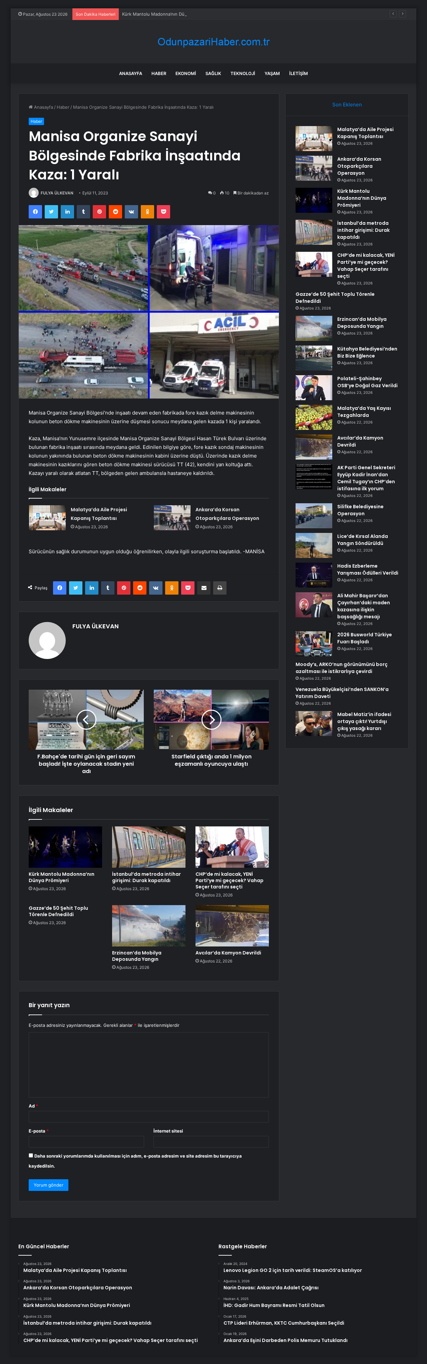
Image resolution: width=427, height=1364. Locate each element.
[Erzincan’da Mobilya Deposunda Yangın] (148, 925)
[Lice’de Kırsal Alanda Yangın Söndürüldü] (314, 545)
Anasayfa (130, 73)
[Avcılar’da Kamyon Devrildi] (232, 925)
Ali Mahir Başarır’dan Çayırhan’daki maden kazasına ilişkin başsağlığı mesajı (363, 606)
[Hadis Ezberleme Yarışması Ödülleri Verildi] (314, 575)
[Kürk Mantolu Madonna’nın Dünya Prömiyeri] (65, 847)
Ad (33, 1106)
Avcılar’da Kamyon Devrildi (228, 952)
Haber (158, 73)
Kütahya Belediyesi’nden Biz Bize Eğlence (367, 352)
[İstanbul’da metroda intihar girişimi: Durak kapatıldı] (148, 847)
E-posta (39, 1131)
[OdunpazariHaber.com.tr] (213, 42)
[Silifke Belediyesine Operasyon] (314, 515)
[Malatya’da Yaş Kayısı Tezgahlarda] (314, 417)
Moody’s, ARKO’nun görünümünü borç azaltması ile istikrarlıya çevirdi (342, 668)
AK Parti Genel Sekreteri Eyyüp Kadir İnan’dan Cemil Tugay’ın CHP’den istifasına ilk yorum (366, 478)
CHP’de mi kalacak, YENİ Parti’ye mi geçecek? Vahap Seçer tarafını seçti (229, 880)
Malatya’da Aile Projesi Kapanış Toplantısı (365, 133)
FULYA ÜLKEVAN (57, 192)
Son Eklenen (347, 104)
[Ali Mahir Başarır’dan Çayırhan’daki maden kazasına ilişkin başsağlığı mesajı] (314, 604)
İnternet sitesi (168, 1131)
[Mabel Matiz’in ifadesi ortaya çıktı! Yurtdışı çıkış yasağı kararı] (314, 723)
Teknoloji (243, 73)
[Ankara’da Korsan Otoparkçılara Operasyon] (172, 517)
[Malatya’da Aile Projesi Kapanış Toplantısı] (47, 517)
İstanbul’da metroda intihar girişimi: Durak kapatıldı (146, 877)
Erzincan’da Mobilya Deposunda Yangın (136, 955)
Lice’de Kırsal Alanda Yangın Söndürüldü (362, 540)
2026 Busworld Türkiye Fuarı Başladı (364, 638)
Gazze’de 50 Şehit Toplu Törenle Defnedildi (58, 911)
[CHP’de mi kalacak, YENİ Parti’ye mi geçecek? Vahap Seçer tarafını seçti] (232, 847)
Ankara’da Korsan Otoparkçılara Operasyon (359, 166)
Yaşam (272, 73)
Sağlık (213, 73)
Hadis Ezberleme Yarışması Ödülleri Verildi (367, 569)
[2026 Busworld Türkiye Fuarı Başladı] (314, 643)
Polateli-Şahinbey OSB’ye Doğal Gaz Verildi (367, 382)
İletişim (298, 73)
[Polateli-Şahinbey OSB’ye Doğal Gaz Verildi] (314, 387)
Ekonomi (185, 73)
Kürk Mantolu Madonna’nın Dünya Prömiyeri (167, 14)
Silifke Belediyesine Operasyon (360, 510)
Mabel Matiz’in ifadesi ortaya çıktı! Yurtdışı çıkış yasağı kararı (364, 721)
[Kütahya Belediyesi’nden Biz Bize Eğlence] (314, 358)
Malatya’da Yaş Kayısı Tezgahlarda (364, 412)
